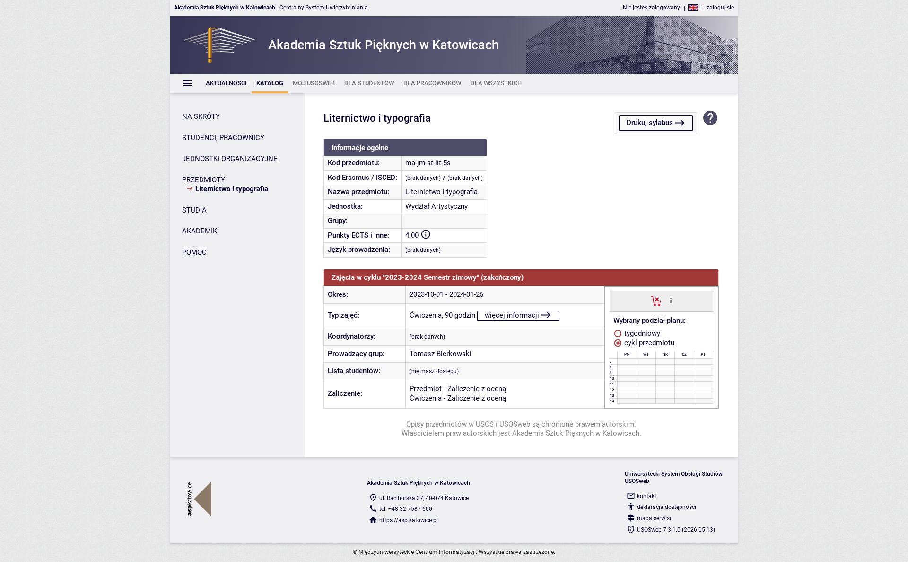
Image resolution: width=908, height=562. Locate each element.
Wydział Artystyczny (436, 206)
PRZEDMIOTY (203, 180)
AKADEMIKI (200, 231)
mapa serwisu (655, 518)
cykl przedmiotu (648, 343)
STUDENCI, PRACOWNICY (223, 138)
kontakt (646, 496)
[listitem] (226, 83)
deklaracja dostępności (666, 507)
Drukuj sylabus (650, 122)
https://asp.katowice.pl (408, 520)
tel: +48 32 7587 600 (405, 509)
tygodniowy (641, 333)
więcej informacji (512, 315)
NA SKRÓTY (201, 116)
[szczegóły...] (670, 300)
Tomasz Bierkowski (440, 353)
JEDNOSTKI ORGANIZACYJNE (230, 158)
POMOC (194, 252)
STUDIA (194, 210)
